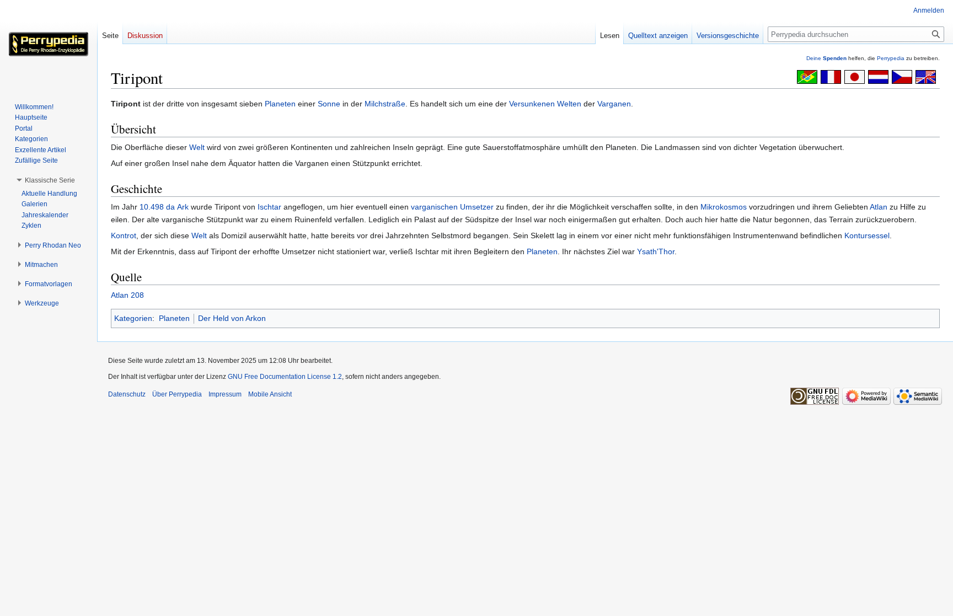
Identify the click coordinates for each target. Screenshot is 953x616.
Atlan (878, 206)
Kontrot (123, 235)
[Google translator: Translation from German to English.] (925, 76)
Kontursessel (867, 235)
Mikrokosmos (723, 206)
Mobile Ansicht (270, 394)
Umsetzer (477, 206)
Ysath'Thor (655, 251)
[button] (50, 180)
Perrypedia (890, 58)
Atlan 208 (127, 295)
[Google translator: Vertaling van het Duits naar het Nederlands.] (878, 76)
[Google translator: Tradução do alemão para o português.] (807, 76)
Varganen (614, 103)
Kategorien (133, 318)
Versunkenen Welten (545, 103)
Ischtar (269, 206)
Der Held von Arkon (232, 318)
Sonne (329, 103)
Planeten (280, 103)
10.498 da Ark (164, 206)
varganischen (434, 206)
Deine (826, 58)
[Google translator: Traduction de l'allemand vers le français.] (831, 76)
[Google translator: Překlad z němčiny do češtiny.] (902, 76)
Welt (197, 147)
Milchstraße (385, 103)
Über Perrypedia (177, 394)
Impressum (225, 394)
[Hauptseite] (48, 44)
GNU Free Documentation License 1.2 (285, 377)
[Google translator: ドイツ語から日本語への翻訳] (854, 76)
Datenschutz (127, 394)
